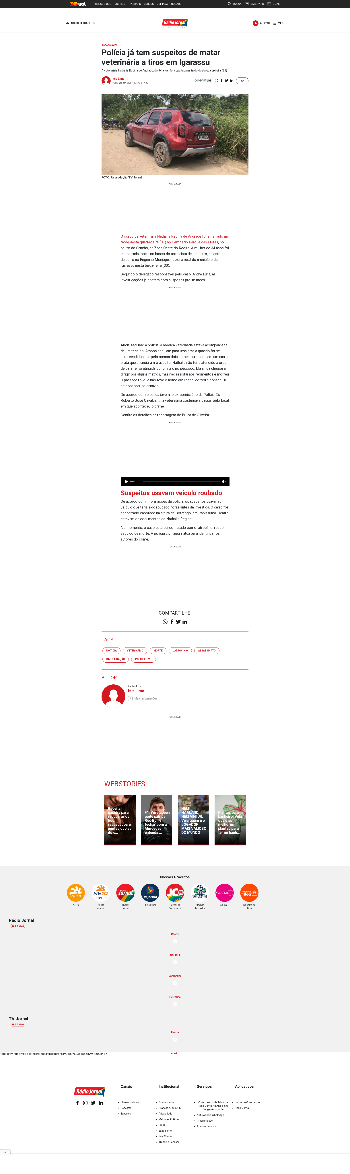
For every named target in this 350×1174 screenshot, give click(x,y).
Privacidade (165, 1113)
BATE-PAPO (257, 4)
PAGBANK (135, 4)
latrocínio (180, 650)
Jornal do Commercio (247, 1102)
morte (158, 650)
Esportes (126, 1113)
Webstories (124, 784)
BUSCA (237, 4)
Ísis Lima (118, 78)
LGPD (162, 1125)
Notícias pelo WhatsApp (210, 1115)
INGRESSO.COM (102, 4)
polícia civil (143, 659)
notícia (111, 650)
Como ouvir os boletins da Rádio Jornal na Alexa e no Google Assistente (213, 1106)
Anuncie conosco (207, 1126)
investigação (115, 659)
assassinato (207, 650)
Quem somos (166, 1102)
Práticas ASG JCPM (170, 1108)
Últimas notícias (130, 1102)
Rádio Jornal (242, 1108)
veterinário (135, 650)
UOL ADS (176, 4)
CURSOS (149, 4)
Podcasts (126, 1108)
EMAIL (276, 4)
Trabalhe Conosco (169, 1142)
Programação (205, 1120)
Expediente (165, 1130)
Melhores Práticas (169, 1119)
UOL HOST (120, 4)
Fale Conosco (166, 1136)
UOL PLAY (162, 4)
